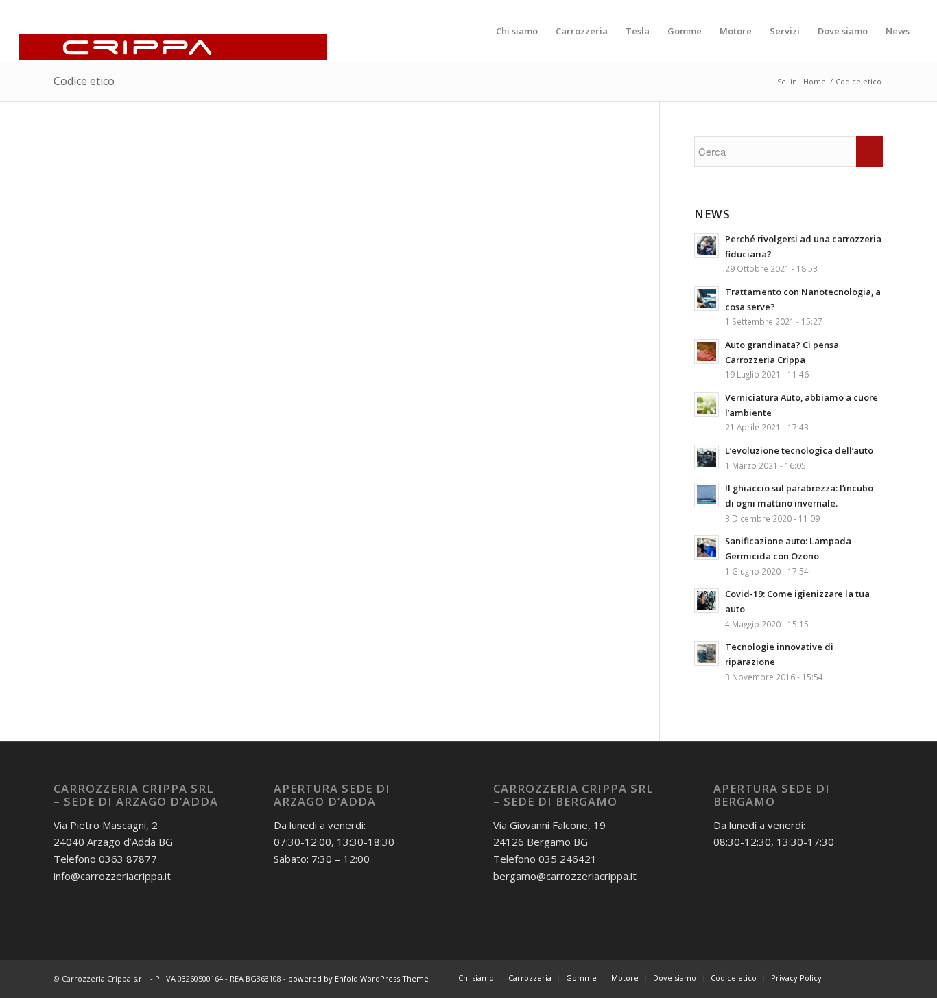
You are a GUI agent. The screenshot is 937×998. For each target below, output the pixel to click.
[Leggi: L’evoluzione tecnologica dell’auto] (706, 457)
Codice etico (84, 81)
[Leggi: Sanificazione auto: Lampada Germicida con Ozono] (706, 547)
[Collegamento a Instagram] (873, 977)
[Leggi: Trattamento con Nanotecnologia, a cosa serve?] (706, 298)
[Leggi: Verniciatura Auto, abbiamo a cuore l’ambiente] (706, 404)
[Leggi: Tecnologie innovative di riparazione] (706, 653)
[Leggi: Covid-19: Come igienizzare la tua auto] (706, 600)
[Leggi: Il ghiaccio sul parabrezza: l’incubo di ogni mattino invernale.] (706, 495)
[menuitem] (517, 31)
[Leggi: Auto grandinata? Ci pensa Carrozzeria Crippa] (706, 351)
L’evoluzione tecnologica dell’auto (799, 450)
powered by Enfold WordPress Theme (358, 978)
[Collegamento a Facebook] (852, 977)
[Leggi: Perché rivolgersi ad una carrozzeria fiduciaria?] (706, 245)
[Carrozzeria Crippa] (173, 31)
